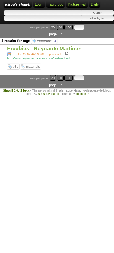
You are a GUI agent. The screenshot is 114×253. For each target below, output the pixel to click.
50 (60, 27)
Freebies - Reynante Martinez (44, 48)
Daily (95, 4)
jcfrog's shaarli (17, 4)
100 (68, 27)
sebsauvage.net (49, 93)
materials (46, 41)
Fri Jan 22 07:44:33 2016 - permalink (37, 54)
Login (39, 4)
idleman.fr (82, 93)
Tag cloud (55, 4)
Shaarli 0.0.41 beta (16, 90)
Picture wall (77, 4)
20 (53, 27)
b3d (16, 67)
